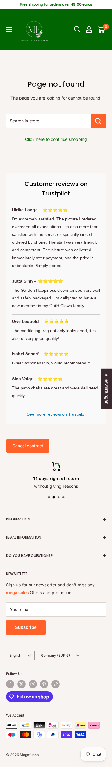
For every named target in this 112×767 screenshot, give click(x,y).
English (15, 655)
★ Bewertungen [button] (106, 388)
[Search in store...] (98, 121)
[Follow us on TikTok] (55, 684)
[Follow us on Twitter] (21, 684)
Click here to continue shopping (56, 139)
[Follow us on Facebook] (10, 684)
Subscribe (26, 627)
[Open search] (77, 29)
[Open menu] (9, 29)
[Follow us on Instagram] (33, 684)
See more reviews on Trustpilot (56, 414)
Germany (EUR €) (55, 655)
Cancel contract (27, 445)
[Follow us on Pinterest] (44, 684)
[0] (101, 29)
